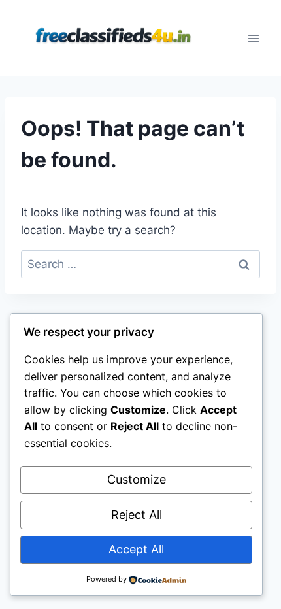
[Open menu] (253, 38)
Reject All (136, 514)
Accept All (136, 549)
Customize (136, 479)
